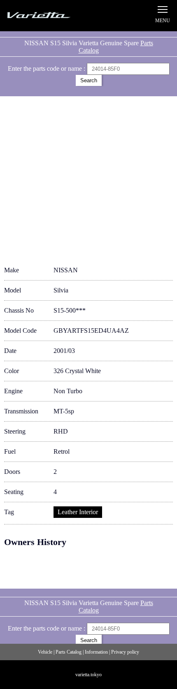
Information (96, 652)
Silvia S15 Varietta (47, 15)
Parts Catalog (69, 652)
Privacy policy (125, 652)
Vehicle (45, 652)
